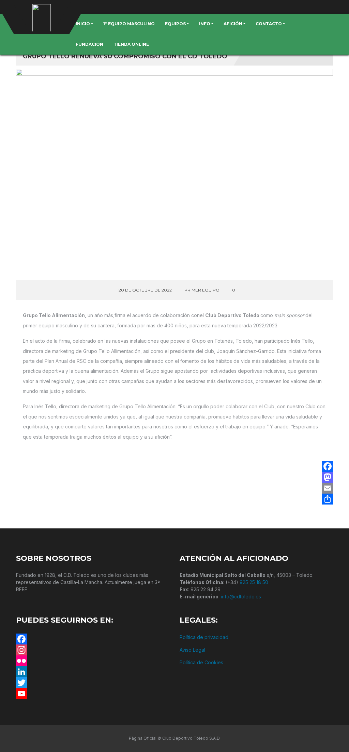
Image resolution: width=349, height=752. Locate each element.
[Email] (327, 488)
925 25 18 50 (254, 582)
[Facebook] (327, 466)
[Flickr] (92, 660)
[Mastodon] (327, 477)
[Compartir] (327, 499)
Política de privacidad (204, 637)
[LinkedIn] (92, 671)
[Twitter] (92, 682)
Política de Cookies (201, 662)
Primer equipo (201, 290)
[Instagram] (92, 649)
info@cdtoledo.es (241, 596)
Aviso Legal (192, 650)
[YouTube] (92, 693)
